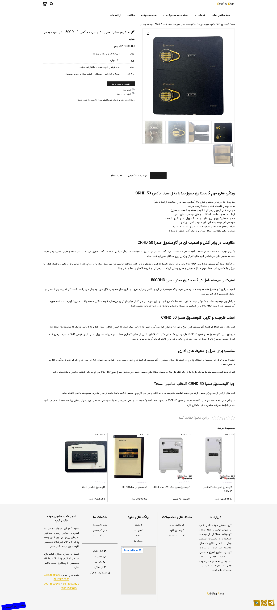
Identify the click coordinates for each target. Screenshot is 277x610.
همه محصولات (148, 15)
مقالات (131, 15)
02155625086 (52, 574)
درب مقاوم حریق (121, 100)
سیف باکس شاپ (221, 15)
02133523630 (61, 579)
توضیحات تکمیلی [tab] (137, 175)
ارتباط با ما (115, 15)
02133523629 (71, 583)
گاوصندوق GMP (222, 24)
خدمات (201, 15)
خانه (233, 24)
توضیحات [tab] (158, 175)
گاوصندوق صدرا (105, 100)
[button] (51, 4)
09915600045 (52, 583)
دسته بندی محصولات (177, 15)
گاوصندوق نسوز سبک (205, 24)
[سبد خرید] (45, 4)
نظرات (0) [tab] (116, 175)
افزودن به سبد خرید (121, 84)
